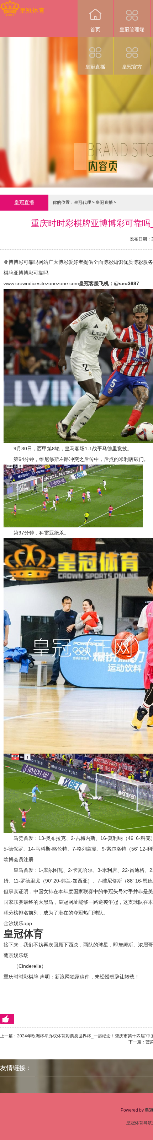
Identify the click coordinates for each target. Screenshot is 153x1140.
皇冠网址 (68, 902)
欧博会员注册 (18, 859)
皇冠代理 (82, 202)
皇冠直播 (95, 67)
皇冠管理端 (132, 29)
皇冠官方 (132, 67)
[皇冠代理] (22, 5)
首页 (95, 29)
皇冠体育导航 (139, 1122)
